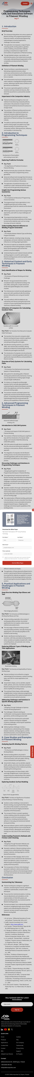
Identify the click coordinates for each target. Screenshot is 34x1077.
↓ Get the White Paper (17, 563)
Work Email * (5, 544)
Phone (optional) (6, 551)
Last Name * (20, 537)
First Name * (5, 537)
